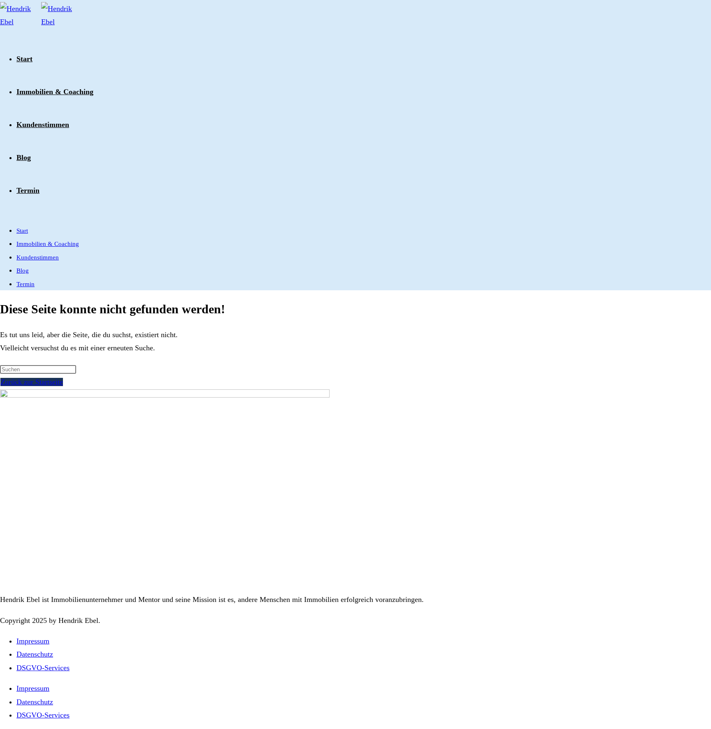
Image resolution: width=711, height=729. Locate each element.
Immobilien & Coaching (47, 244)
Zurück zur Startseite (31, 382)
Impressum (32, 641)
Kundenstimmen (37, 257)
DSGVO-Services (43, 668)
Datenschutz (34, 654)
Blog (22, 270)
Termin (25, 284)
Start (22, 230)
